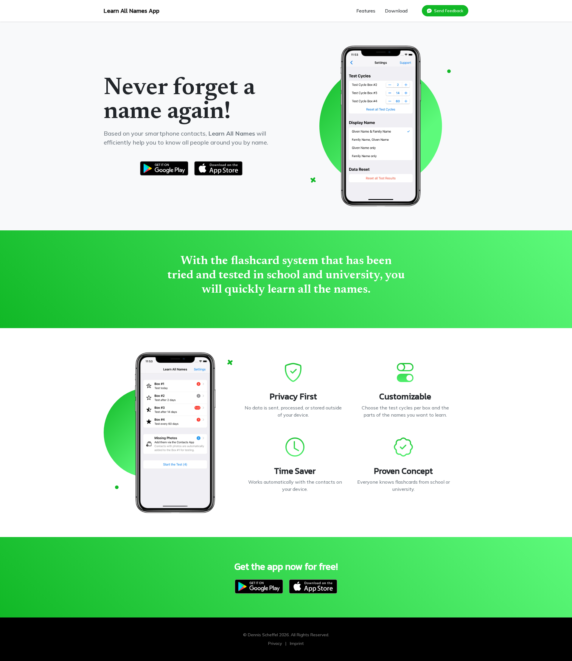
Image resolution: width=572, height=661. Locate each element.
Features (365, 11)
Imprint (297, 643)
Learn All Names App (131, 10)
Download (396, 11)
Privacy (275, 643)
